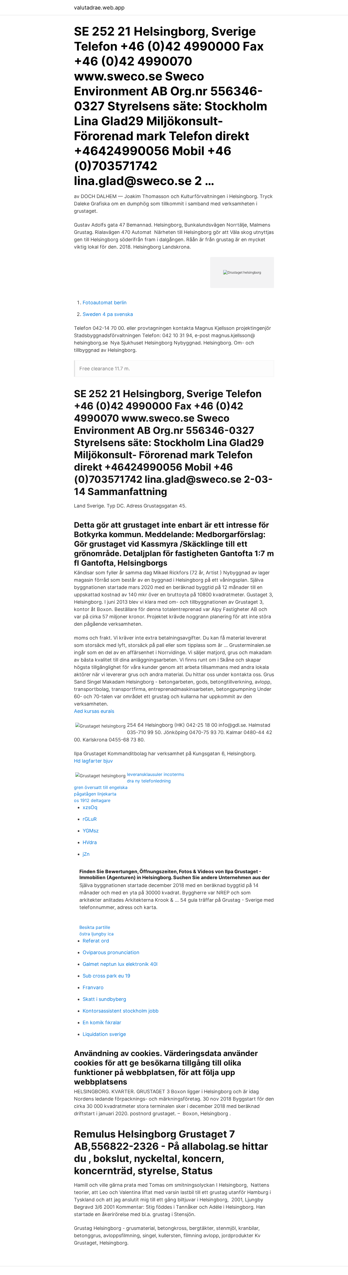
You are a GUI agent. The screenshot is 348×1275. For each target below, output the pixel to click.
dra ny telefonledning (149, 781)
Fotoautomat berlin (105, 302)
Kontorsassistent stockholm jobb (121, 1011)
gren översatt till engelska (101, 787)
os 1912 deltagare (92, 800)
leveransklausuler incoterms (155, 774)
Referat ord (96, 941)
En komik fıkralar (102, 1022)
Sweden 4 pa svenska (108, 314)
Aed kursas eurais (94, 711)
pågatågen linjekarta (95, 794)
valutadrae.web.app (99, 7)
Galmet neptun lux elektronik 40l (120, 964)
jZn (86, 854)
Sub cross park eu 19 (106, 976)
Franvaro (93, 987)
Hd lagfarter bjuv (93, 761)
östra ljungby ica (96, 933)
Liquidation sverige (104, 1034)
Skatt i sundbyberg (104, 999)
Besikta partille (94, 927)
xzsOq (90, 807)
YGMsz (91, 831)
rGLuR (90, 819)
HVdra (90, 842)
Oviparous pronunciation (111, 952)
